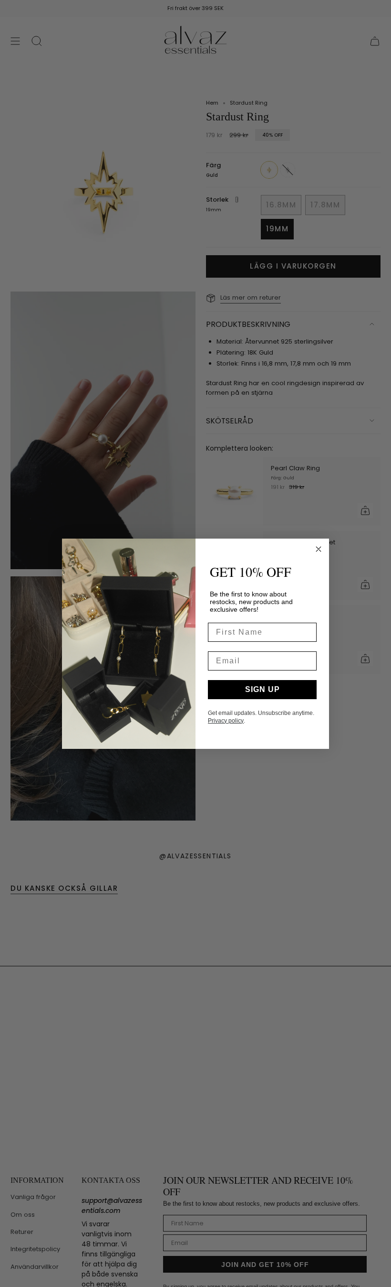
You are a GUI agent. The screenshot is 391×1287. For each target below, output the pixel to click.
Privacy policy (226, 720)
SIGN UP (262, 689)
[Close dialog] (318, 549)
